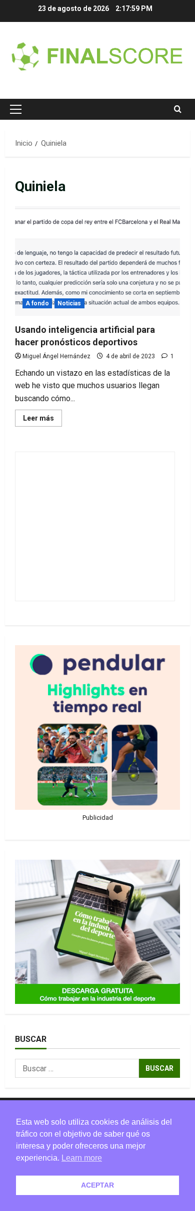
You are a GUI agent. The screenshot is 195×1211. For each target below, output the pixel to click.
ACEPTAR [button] (97, 1185)
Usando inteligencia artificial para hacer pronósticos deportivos (97, 261)
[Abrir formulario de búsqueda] (178, 109)
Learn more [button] (82, 1158)
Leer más (42, 420)
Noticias (70, 303)
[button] (15, 109)
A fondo (37, 303)
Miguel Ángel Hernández (56, 356)
